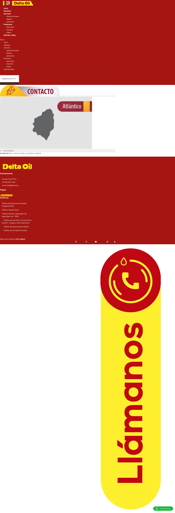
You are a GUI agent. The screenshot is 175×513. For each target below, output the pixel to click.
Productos (8, 24)
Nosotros (7, 11)
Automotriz (10, 27)
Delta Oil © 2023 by (12, 239)
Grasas (8, 32)
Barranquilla (9, 150)
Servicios (7, 14)
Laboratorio (10, 22)
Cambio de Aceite (12, 16)
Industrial (9, 30)
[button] (58, 39)
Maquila (9, 19)
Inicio (6, 8)
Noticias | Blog (9, 35)
